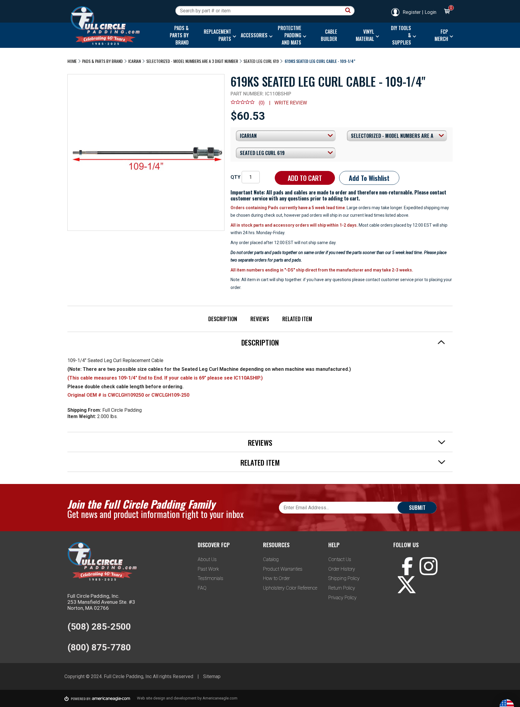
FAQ (202, 588)
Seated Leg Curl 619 (261, 61)
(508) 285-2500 (99, 626)
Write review (290, 103)
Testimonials (210, 578)
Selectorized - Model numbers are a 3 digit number (192, 61)
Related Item (297, 319)
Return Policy (341, 588)
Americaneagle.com (220, 698)
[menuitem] (177, 35)
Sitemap (212, 676)
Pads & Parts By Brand (102, 61)
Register (412, 12)
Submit (417, 507)
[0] (447, 12)
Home (72, 61)
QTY (235, 177)
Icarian (134, 61)
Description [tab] (260, 342)
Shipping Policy (344, 578)
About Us (207, 559)
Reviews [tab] (260, 442)
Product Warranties (282, 569)
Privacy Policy (342, 597)
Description (222, 319)
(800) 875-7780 (99, 647)
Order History (341, 569)
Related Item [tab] (260, 462)
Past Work (208, 569)
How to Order (276, 578)
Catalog (271, 559)
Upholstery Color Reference (290, 588)
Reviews (259, 319)
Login (430, 12)
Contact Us (339, 559)
